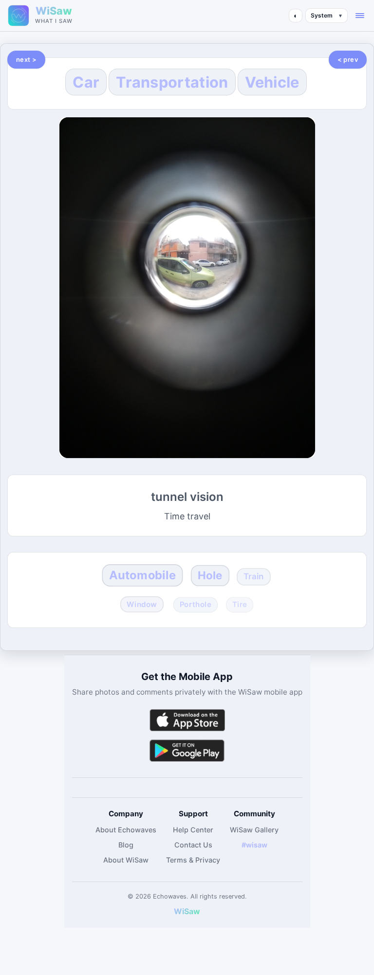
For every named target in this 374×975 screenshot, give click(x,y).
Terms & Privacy (193, 860)
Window (142, 604)
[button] (360, 15)
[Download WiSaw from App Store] (187, 720)
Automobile (142, 575)
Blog (125, 845)
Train (253, 576)
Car (86, 82)
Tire (239, 604)
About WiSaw (126, 860)
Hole (210, 575)
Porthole (195, 604)
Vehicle (272, 82)
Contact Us (193, 845)
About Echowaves (125, 830)
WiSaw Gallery (254, 830)
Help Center (193, 830)
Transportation (172, 82)
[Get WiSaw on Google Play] (187, 750)
